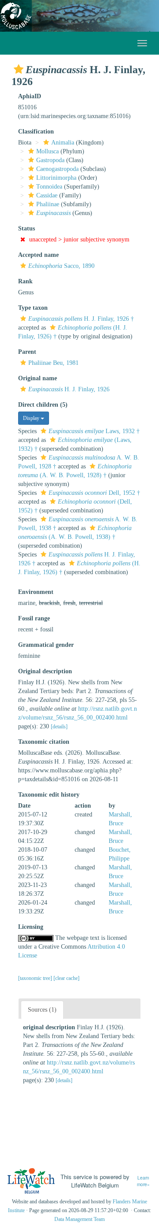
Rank (25, 281)
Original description (45, 671)
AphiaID (29, 96)
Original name (37, 378)
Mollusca (47, 151)
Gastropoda (50, 160)
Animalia (62, 142)
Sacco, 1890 (61, 266)
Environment (35, 592)
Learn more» (143, 1181)
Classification (36, 131)
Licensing (30, 927)
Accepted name (38, 255)
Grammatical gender (46, 645)
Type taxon (33, 307)
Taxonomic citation (43, 741)
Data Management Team (79, 1219)
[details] (59, 726)
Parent (27, 352)
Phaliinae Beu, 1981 (53, 363)
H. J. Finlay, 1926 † (81, 318)
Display (32, 418)
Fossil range (34, 618)
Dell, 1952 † (94, 493)
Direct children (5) (43, 404)
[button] (18, 69)
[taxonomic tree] (35, 978)
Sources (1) (42, 1009)
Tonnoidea (49, 186)
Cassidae (46, 195)
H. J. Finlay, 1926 (69, 389)
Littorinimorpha (56, 177)
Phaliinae (47, 204)
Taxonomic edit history (49, 794)
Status (26, 228)
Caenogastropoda (57, 169)
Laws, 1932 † (94, 431)
